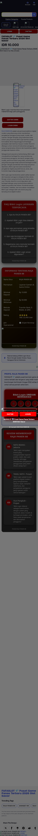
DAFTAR (10, 414)
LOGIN (28, 414)
